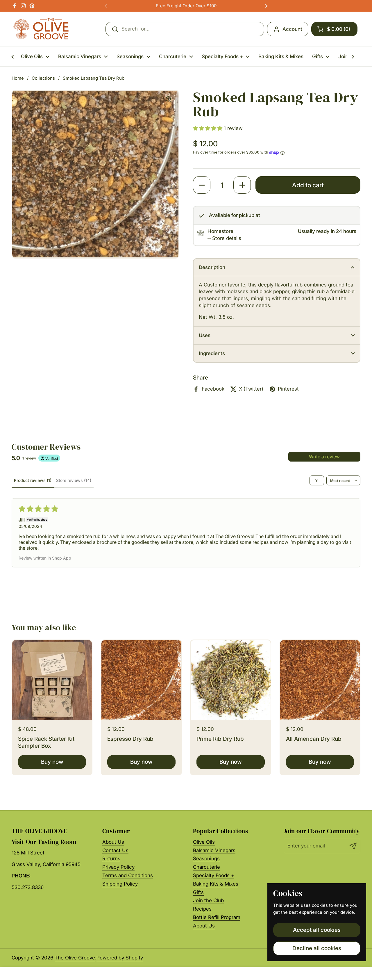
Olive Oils (204, 842)
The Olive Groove (75, 958)
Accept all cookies (317, 929)
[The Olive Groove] (41, 29)
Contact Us (115, 850)
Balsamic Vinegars (214, 850)
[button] (334, 29)
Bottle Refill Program (216, 917)
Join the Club (208, 900)
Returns (111, 858)
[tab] (224, 238)
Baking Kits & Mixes (215, 884)
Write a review (324, 457)
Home (18, 78)
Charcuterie (206, 867)
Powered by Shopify (119, 958)
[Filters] (317, 480)
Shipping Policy (120, 884)
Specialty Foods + (213, 875)
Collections (43, 78)
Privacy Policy (118, 867)
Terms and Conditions (127, 875)
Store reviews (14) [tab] (73, 480)
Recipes (202, 909)
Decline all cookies (316, 948)
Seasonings (206, 858)
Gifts (198, 892)
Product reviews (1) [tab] (32, 480)
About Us (113, 842)
